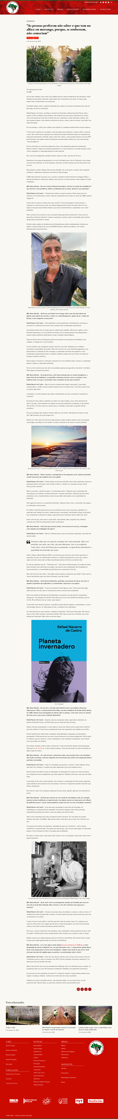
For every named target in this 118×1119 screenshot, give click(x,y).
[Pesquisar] (111, 2)
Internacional (89, 9)
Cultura (36, 1057)
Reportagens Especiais (68, 1077)
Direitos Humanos (39, 1060)
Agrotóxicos (37, 1051)
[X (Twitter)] (103, 2)
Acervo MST (105, 9)
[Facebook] (100, 2)
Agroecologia (38, 1048)
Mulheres (37, 1078)
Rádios (63, 1045)
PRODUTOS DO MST (91, 2)
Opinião (63, 1068)
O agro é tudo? (10, 1027)
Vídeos (63, 1048)
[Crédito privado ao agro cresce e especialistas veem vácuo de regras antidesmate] (95, 1015)
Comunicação (38, 1054)
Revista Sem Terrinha (13, 1074)
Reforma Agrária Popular (42, 1081)
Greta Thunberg (38, 748)
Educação (9, 1064)
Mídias (60, 9)
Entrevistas (29, 37)
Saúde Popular (38, 1085)
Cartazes (9, 1078)
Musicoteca (65, 1054)
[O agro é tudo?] (23, 1015)
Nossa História (10, 1055)
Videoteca (64, 1057)
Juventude (37, 1069)
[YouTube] (108, 2)
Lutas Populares (39, 1075)
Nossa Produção (11, 1059)
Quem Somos (10, 1045)
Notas (63, 1082)
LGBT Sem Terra (39, 1072)
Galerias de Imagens (68, 1051)
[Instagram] (106, 2)
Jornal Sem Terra (11, 1083)
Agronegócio (38, 1045)
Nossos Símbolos (11, 1050)
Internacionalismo (39, 1066)
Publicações (73, 9)
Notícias (49, 9)
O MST (38, 9)
